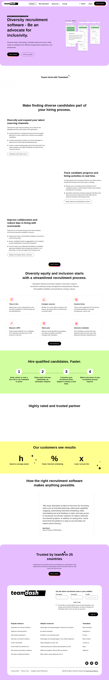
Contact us (86, 643)
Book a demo (87, 639)
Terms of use (25, 671)
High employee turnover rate (49, 643)
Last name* (74, 594)
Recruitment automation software (21, 650)
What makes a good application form (51, 654)
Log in (90, 4)
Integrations (86, 631)
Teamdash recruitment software (21, 627)
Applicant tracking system (19, 631)
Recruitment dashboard (18, 635)
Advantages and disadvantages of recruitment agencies (57, 639)
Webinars (85, 650)
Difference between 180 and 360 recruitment (53, 650)
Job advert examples (46, 631)
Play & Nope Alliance (92, 671)
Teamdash (86, 623)
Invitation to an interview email (49, 635)
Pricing (85, 635)
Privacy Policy (15, 671)
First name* (59, 594)
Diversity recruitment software (20, 639)
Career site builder (16, 643)
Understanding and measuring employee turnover (55, 646)
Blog (84, 646)
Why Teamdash (87, 627)
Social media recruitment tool (20, 646)
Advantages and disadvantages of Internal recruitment (56, 627)
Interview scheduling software (20, 654)
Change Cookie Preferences (39, 671)
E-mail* (88, 594)
